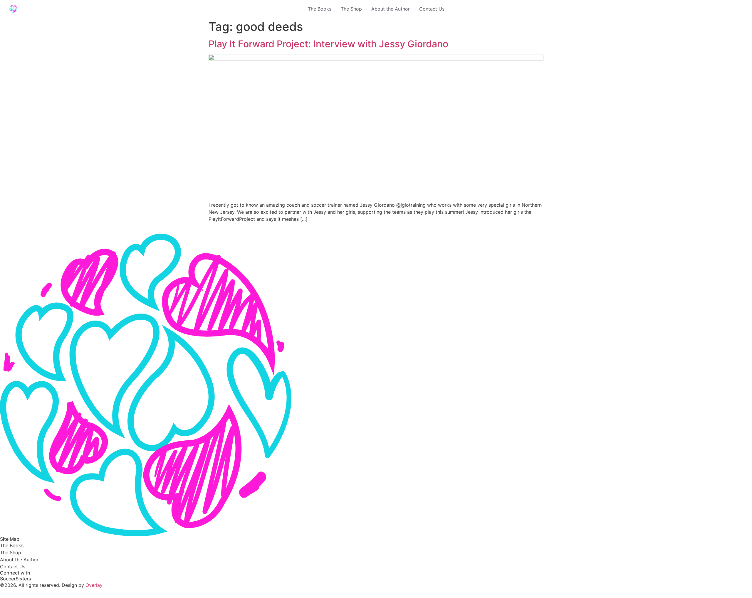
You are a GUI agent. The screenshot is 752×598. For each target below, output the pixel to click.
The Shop (351, 9)
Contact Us (431, 9)
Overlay (94, 585)
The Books (319, 9)
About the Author (390, 9)
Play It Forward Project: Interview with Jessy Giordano (328, 44)
